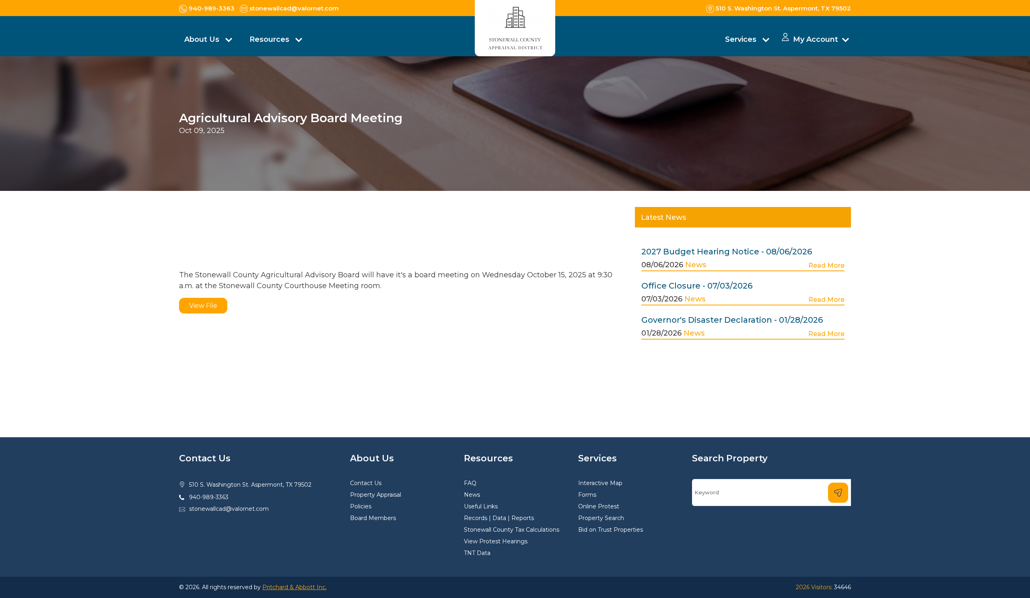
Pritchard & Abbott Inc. (294, 587)
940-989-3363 (209, 497)
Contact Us (365, 483)
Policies (360, 506)
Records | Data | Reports (499, 518)
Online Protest (598, 506)
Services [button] (741, 39)
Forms (587, 494)
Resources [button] (270, 39)
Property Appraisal (375, 494)
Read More (826, 265)
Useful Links (481, 506)
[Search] (838, 493)
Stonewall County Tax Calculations (511, 529)
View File (203, 305)
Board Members (373, 518)
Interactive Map (600, 483)
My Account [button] (815, 39)
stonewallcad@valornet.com (229, 508)
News (695, 264)
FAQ (470, 483)
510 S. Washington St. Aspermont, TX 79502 (250, 484)
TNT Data (477, 553)
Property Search (601, 518)
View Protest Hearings (495, 541)
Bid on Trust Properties (610, 529)
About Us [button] (202, 39)
